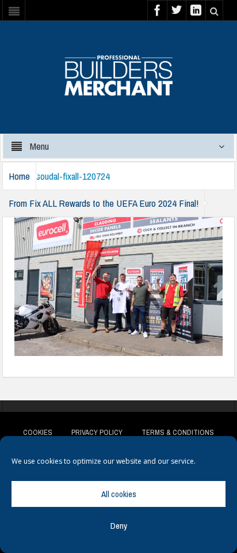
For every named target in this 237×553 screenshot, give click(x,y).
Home (19, 176)
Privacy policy (97, 432)
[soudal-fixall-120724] (118, 285)
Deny (118, 526)
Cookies (37, 432)
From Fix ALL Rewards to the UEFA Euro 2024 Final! (103, 203)
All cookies (118, 494)
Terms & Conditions (178, 432)
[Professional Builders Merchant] (118, 71)
